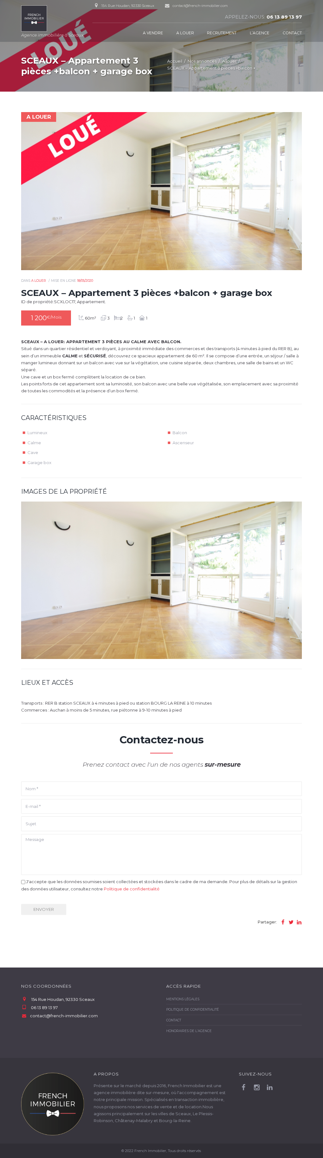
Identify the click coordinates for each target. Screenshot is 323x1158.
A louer (185, 33)
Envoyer (43, 909)
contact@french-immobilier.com (200, 5)
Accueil (174, 61)
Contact (292, 33)
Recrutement (222, 33)
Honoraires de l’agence (189, 1031)
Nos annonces (202, 61)
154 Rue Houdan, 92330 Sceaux (63, 999)
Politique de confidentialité (132, 888)
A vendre (153, 33)
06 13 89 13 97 (284, 17)
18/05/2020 (85, 281)
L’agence (259, 33)
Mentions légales (182, 999)
